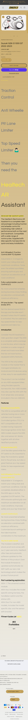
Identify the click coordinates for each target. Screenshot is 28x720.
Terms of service (10, 716)
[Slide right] (17, 36)
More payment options (14, 73)
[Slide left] (10, 36)
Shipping (9, 51)
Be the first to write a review (14, 664)
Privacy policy (20, 714)
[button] (3, 7)
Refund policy (13, 714)
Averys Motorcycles (13, 712)
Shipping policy (19, 716)
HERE (19, 617)
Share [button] (4, 655)
